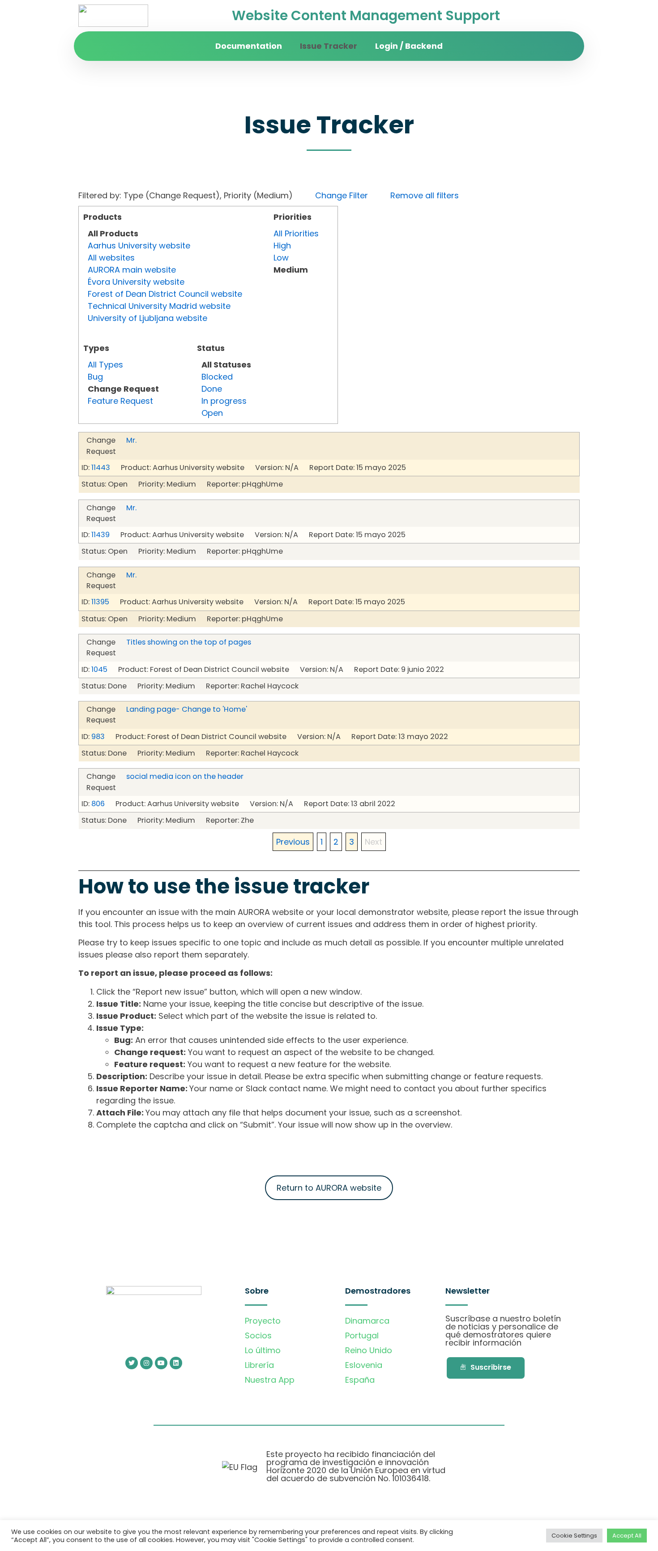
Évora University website (136, 281)
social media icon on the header (185, 776)
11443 (100, 467)
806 (98, 804)
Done (211, 388)
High (282, 245)
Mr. (131, 440)
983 (98, 736)
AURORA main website (132, 269)
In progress (224, 400)
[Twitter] (131, 1363)
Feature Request (120, 400)
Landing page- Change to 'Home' (186, 709)
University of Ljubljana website (147, 318)
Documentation (248, 45)
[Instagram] (146, 1363)
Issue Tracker (328, 45)
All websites (111, 257)
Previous (293, 841)
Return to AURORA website (329, 1187)
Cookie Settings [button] (574, 1535)
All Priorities (296, 233)
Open (212, 413)
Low (281, 257)
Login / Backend (409, 45)
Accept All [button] (626, 1535)
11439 (100, 535)
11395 (100, 602)
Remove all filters (424, 195)
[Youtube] (161, 1363)
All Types (105, 364)
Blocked (217, 376)
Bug (95, 376)
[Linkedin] (176, 1363)
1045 (99, 669)
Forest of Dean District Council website (165, 293)
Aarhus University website (139, 245)
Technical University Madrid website (159, 306)
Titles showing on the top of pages (188, 642)
